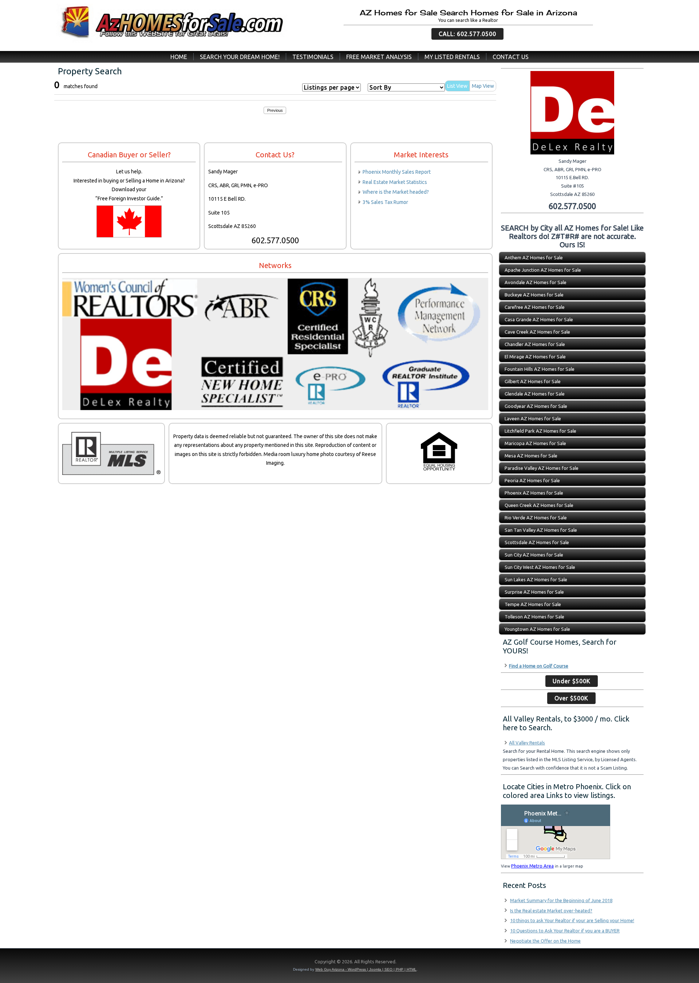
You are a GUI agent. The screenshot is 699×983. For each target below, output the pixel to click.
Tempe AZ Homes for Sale (533, 604)
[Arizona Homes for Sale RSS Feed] (58, 963)
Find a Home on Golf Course (538, 665)
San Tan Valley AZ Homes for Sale (541, 529)
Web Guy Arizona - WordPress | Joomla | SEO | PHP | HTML (365, 969)
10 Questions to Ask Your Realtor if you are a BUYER (565, 930)
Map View (483, 86)
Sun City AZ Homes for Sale (534, 554)
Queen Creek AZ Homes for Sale (539, 505)
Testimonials (312, 57)
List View (457, 86)
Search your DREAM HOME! (240, 57)
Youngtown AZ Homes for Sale (537, 629)
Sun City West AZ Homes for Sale (540, 567)
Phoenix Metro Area (532, 865)
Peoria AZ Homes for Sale (532, 480)
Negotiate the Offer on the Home (545, 940)
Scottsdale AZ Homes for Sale (537, 542)
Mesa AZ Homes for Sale (531, 455)
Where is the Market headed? (396, 192)
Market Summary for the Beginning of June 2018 (561, 900)
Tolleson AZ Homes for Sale (534, 616)
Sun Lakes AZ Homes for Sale (536, 579)
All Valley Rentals (527, 742)
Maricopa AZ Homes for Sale (535, 443)
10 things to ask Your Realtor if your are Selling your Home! (572, 920)
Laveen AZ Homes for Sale (533, 418)
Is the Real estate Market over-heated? (551, 910)
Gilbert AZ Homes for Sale (533, 381)
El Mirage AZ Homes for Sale (535, 356)
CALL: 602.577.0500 (467, 34)
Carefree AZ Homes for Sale (535, 307)
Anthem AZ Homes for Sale (534, 257)
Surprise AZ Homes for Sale (534, 591)
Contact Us (511, 57)
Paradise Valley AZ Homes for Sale (541, 468)
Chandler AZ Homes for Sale (535, 344)
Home (178, 57)
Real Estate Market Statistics (395, 182)
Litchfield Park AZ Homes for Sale (540, 430)
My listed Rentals (452, 57)
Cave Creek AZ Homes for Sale (537, 331)
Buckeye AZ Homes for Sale (534, 294)
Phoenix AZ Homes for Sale (534, 492)
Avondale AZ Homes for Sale (535, 282)
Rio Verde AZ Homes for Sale (536, 517)
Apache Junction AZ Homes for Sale (543, 269)
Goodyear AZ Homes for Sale (536, 406)
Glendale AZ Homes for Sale (535, 393)
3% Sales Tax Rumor (385, 202)
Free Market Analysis (379, 57)
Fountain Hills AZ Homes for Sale (539, 368)
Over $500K (571, 698)
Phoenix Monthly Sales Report (397, 172)
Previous (275, 110)
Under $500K (572, 681)
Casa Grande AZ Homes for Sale (539, 319)
